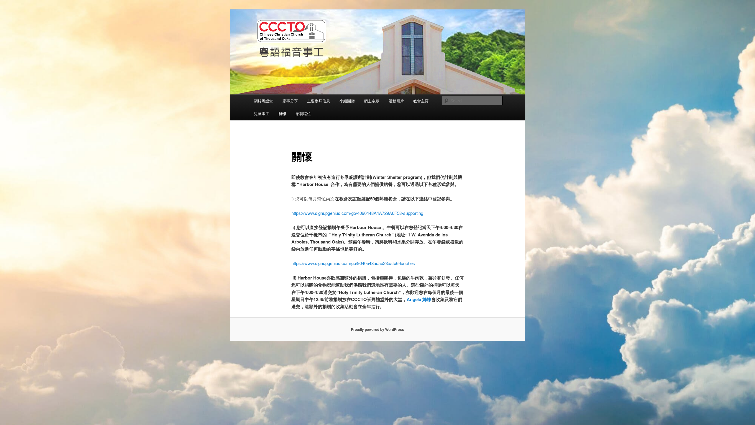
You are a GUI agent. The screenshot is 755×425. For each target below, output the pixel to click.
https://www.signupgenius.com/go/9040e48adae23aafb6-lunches (353, 263)
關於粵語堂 (263, 101)
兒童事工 (261, 113)
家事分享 (290, 101)
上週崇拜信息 (318, 101)
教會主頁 (421, 101)
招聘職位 (303, 113)
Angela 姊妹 (419, 299)
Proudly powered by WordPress (377, 329)
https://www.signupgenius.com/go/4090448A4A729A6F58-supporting (357, 213)
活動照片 (396, 101)
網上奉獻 (371, 101)
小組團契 (347, 101)
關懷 (282, 113)
